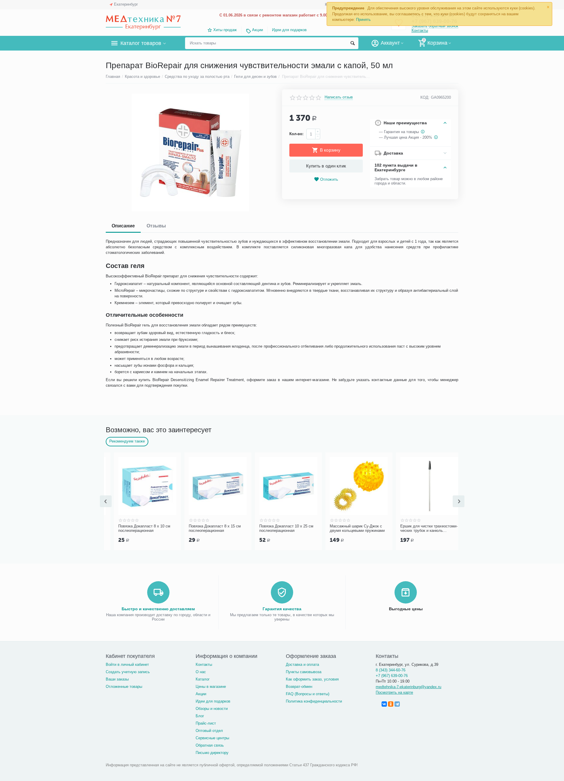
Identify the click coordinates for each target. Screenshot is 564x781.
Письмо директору (212, 752)
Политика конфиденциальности (314, 701)
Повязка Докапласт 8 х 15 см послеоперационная (277, 528)
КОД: (424, 97)
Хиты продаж (225, 30)
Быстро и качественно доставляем (158, 608)
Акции (257, 30)
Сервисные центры (212, 738)
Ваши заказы (117, 679)
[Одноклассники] (390, 704)
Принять (363, 19)
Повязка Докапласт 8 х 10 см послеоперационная (207, 528)
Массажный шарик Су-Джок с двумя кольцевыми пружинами (419, 528)
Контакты (420, 30)
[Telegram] (397, 704)
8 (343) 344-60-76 (390, 670)
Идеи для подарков (289, 30)
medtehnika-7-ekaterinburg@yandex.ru (408, 687)
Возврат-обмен (299, 686)
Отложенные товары (124, 686)
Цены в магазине (211, 686)
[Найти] (352, 43)
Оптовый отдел (209, 730)
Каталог (203, 679)
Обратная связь (210, 745)
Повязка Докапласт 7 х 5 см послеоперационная (135, 528)
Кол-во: (296, 134)
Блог (200, 716)
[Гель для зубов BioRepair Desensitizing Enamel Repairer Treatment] (190, 152)
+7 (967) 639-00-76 (392, 675)
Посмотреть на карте (394, 692)
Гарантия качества (282, 608)
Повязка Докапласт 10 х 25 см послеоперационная (349, 528)
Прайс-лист (206, 723)
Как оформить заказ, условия (312, 679)
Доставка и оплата (302, 664)
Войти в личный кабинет (127, 664)
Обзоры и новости (212, 708)
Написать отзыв (339, 97)
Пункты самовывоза (303, 672)
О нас (201, 672)
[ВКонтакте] (384, 704)
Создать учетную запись (128, 672)
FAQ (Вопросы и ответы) (307, 694)
